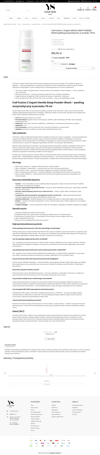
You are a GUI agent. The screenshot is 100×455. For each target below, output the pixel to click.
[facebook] (93, 1)
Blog (32, 405)
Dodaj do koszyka (71, 68)
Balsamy (33, 423)
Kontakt (54, 405)
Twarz (19, 24)
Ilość (52, 61)
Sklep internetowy (49, 453)
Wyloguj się (54, 410)
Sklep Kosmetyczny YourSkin (10, 24)
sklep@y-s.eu (20, 1)
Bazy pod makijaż (35, 416)
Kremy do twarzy (35, 428)
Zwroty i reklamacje (77, 410)
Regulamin (75, 407)
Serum (32, 410)
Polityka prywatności (77, 405)
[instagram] (95, 1)
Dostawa (74, 414)
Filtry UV (33, 430)
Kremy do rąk (34, 407)
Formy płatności (76, 412)
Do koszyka (47, 384)
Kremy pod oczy (35, 426)
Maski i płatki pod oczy (36, 414)
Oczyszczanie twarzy (36, 24)
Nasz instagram (56, 412)
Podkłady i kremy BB (36, 421)
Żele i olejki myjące (35, 412)
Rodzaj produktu (26, 24)
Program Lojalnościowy (57, 416)
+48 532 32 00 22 (9, 1)
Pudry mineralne (35, 419)
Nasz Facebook (56, 414)
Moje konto (54, 407)
